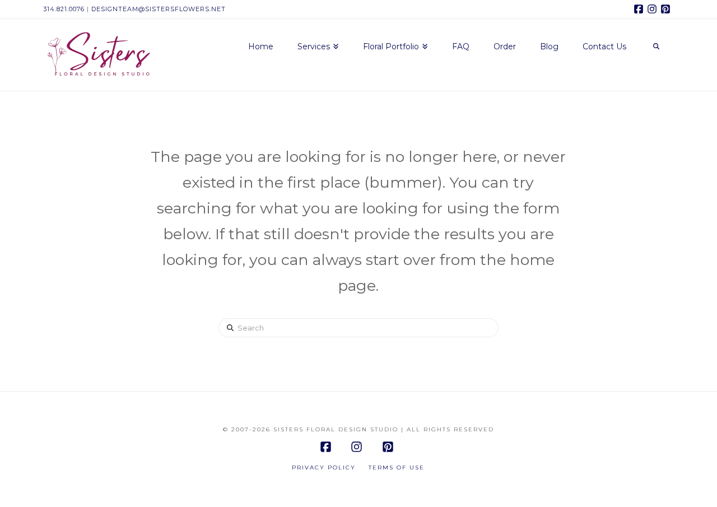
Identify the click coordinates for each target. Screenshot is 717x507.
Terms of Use (397, 467)
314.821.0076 (64, 9)
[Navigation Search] (656, 47)
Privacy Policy (324, 467)
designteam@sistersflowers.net (158, 9)
